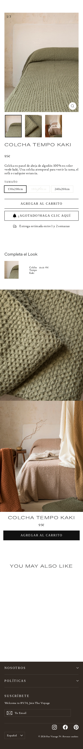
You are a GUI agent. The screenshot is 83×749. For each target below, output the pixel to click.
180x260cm (38, 189)
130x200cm (15, 189)
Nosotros (15, 668)
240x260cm (62, 189)
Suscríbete (17, 696)
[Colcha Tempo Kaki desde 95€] (16, 270)
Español (12, 735)
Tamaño (11, 182)
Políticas (15, 681)
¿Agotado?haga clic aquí (44, 215)
